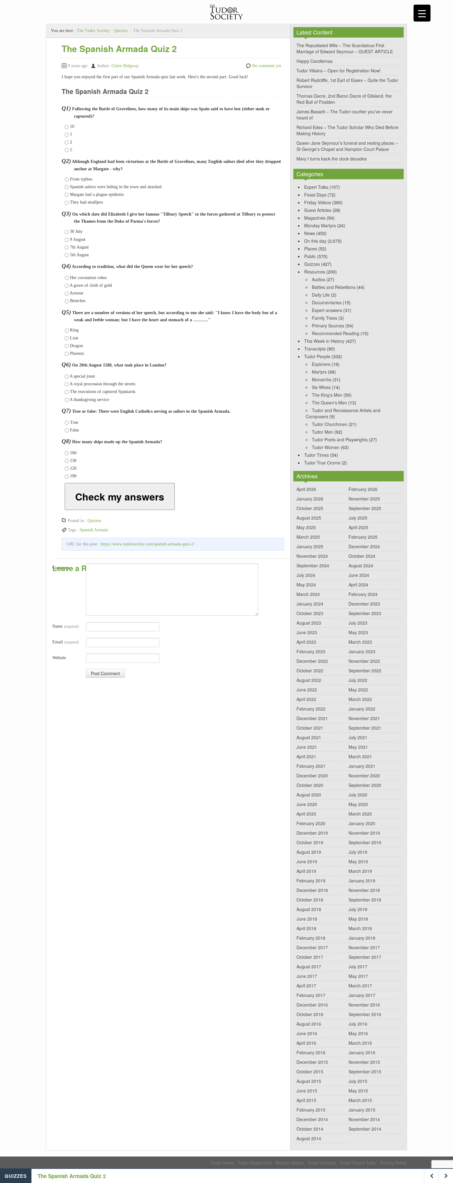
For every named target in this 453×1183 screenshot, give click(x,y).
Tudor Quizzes (322, 1163)
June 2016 (306, 1033)
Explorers (321, 364)
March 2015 (360, 1100)
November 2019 (364, 833)
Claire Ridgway (125, 65)
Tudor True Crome (322, 463)
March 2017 (360, 985)
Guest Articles (317, 210)
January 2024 (309, 604)
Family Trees (324, 318)
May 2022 (358, 690)
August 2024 (361, 565)
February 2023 (310, 651)
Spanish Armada (94, 530)
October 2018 (309, 900)
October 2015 (309, 1071)
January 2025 (309, 546)
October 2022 (309, 670)
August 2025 (308, 518)
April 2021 (306, 756)
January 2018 (362, 938)
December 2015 (312, 1062)
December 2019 (312, 833)
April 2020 (306, 814)
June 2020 (306, 804)
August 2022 (308, 680)
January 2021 (362, 766)
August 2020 (308, 795)
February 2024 (363, 594)
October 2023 (309, 613)
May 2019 (358, 861)
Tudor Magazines (254, 1163)
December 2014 (312, 1119)
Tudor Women (326, 447)
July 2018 (358, 909)
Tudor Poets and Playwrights (340, 439)
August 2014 (308, 1138)
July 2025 (358, 518)
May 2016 (358, 1033)
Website (59, 657)
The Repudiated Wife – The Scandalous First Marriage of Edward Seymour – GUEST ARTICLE (344, 48)
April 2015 (306, 1100)
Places (310, 248)
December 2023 (364, 604)
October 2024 (362, 556)
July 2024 (305, 575)
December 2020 (312, 775)
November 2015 (364, 1062)
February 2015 (310, 1110)
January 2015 (362, 1110)
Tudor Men (322, 432)
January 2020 (362, 823)
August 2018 (308, 909)
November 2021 (364, 718)
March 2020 (360, 814)
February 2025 (363, 537)
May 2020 (358, 804)
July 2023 (358, 623)
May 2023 (358, 632)
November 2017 (364, 947)
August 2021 (308, 737)
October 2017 (309, 957)
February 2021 (310, 766)
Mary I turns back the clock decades (331, 159)
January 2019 (362, 880)
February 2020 (310, 823)
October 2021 (309, 728)
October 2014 (309, 1129)
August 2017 (308, 966)
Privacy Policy (393, 1163)
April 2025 (358, 527)
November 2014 (364, 1119)
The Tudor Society (93, 30)
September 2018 (365, 900)
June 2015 (306, 1091)
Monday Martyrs (320, 225)
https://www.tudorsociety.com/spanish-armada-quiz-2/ (147, 544)
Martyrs (319, 372)
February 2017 (310, 995)
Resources (314, 272)
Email (65, 642)
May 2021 (358, 747)
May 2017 (358, 976)
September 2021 (365, 728)
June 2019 (306, 861)
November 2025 (364, 499)
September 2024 (312, 565)
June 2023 (306, 632)
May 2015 (358, 1091)
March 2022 (360, 699)
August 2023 (308, 623)
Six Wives (321, 387)
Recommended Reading (335, 333)
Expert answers (327, 310)
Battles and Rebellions (333, 287)
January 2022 (362, 709)
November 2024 (312, 556)
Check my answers (119, 496)
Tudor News (222, 1163)
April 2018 (306, 928)
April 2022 (306, 699)
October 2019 (309, 842)
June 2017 (306, 976)
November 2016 (364, 1005)
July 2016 (358, 1024)
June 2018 (306, 919)
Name (65, 626)
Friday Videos (317, 202)
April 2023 (306, 642)
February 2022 (310, 709)
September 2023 (365, 613)
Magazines (314, 218)
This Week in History (324, 341)
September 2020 (365, 785)
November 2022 (364, 661)
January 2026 (309, 499)
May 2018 (358, 919)
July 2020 (358, 795)
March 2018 (360, 928)
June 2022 (306, 690)
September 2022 (365, 670)
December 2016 (312, 1005)
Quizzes (121, 30)
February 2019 (310, 880)
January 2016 (362, 1052)
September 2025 (365, 508)
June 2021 (306, 747)
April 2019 (306, 871)
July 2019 (358, 852)
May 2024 (306, 584)
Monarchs (321, 379)
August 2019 (308, 852)
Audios (318, 279)
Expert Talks (316, 187)
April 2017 (306, 985)
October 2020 (309, 785)
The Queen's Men (329, 402)
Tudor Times (316, 455)
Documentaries (326, 302)
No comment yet (266, 65)
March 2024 (308, 594)
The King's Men (327, 395)
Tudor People (317, 356)
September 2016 (365, 1014)
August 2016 (308, 1024)
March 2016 (360, 1043)
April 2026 (306, 489)
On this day (315, 241)
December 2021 (312, 718)
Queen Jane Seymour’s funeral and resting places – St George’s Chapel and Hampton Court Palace (347, 146)
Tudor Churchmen (329, 424)
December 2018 (312, 890)
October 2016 (309, 1014)
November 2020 (364, 775)
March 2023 (360, 642)
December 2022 (312, 661)
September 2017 (365, 957)
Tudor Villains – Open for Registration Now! (338, 70)
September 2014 (365, 1129)
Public (310, 256)
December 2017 (312, 947)
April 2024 (358, 584)
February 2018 (310, 938)
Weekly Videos (289, 1163)
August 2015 (308, 1081)
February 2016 (310, 1052)
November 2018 (364, 890)
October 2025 (309, 508)
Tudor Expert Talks (358, 1163)
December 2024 (364, 546)
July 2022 (358, 680)
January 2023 (362, 651)
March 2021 (360, 756)
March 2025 (308, 537)
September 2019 (365, 842)
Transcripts (315, 349)
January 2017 (362, 995)
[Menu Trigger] (422, 13)
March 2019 (360, 871)
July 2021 (358, 737)
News (309, 233)
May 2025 (306, 527)
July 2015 (358, 1081)
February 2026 (363, 489)
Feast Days (315, 195)
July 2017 (358, 966)
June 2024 (359, 575)
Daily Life (321, 295)
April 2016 (306, 1043)
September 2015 (365, 1071)
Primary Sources (328, 325)
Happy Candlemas (314, 61)
